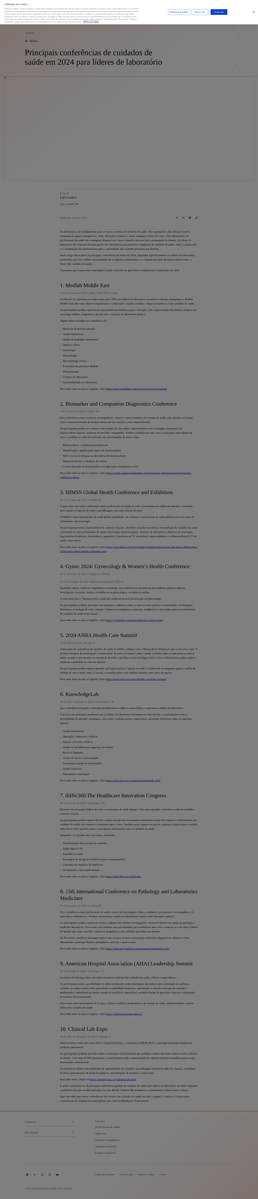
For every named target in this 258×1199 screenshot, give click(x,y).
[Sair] (254, 12)
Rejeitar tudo (200, 12)
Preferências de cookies (179, 12)
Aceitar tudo (219, 12)
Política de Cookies (91, 22)
